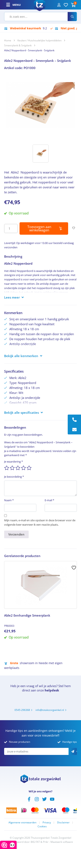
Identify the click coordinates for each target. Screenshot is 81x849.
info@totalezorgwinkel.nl (50, 710)
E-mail (49, 500)
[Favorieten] (66, 5)
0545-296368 (22, 710)
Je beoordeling (14, 476)
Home (7, 40)
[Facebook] (29, 799)
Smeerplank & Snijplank (18, 45)
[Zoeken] (72, 16)
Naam (9, 500)
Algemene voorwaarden (22, 822)
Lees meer (12, 297)
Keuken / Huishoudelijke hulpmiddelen (39, 40)
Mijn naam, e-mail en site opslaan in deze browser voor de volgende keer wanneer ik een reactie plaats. (39, 522)
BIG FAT (35, 842)
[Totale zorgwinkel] (39, 4)
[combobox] (36, 16)
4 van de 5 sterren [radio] (23, 467)
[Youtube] (52, 799)
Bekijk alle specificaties (21, 412)
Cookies (42, 826)
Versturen (76, 752)
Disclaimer (63, 822)
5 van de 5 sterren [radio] (29, 467)
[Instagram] (36, 799)
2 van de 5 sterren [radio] (12, 467)
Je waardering (13, 461)
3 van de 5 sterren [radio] (17, 467)
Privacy (47, 822)
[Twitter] (44, 799)
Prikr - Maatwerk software (58, 842)
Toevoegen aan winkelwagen (39, 228)
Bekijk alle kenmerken (21, 356)
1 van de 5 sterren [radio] (6, 467)
